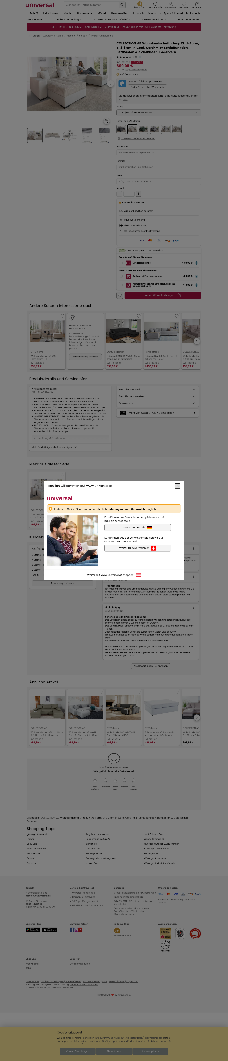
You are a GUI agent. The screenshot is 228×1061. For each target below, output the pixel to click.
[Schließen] (177, 485)
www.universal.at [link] (111, 575)
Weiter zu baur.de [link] (134, 527)
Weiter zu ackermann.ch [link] (134, 548)
